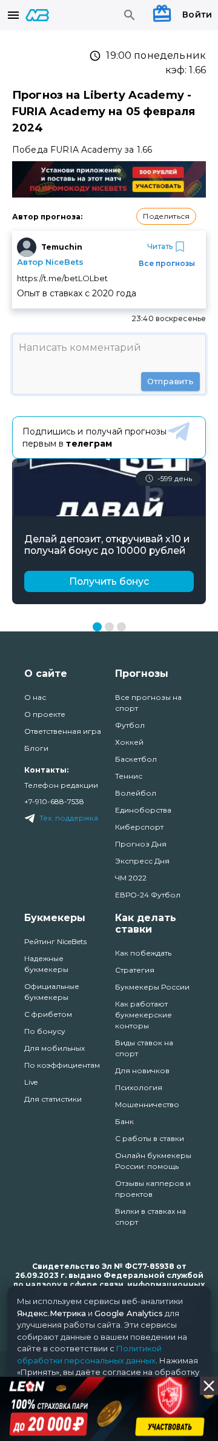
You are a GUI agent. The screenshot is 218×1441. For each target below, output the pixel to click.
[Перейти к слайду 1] (97, 626)
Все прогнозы (167, 263)
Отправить (170, 381)
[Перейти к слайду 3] (121, 626)
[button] (166, 216)
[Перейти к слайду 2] (109, 626)
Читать (160, 246)
